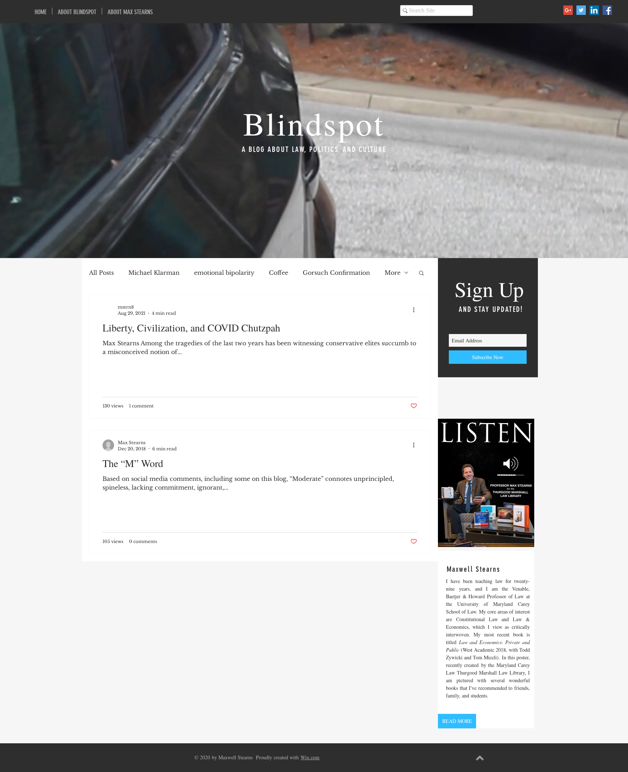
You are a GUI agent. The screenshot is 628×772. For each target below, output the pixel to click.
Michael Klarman (154, 272)
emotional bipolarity (224, 272)
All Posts (101, 272)
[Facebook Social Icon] (607, 10)
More (392, 272)
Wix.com (310, 757)
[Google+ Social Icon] (568, 10)
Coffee (278, 272)
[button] (421, 273)
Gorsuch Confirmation (336, 272)
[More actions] (416, 309)
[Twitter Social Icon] (581, 10)
